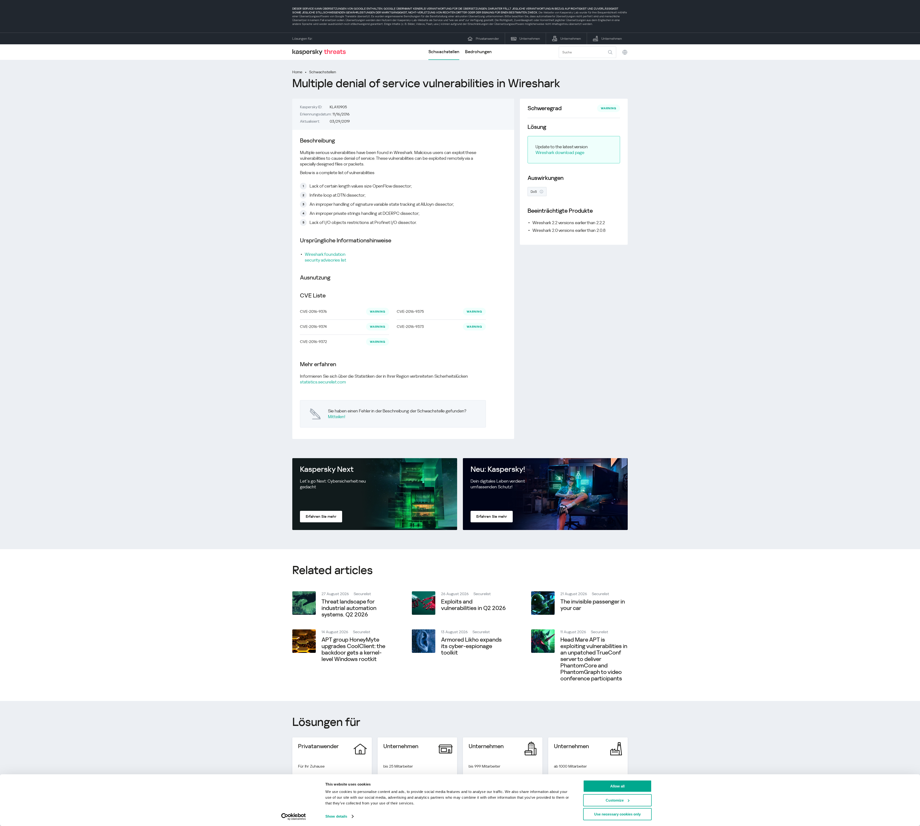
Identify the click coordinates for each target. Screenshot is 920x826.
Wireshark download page (559, 152)
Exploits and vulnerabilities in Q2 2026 (473, 604)
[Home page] (321, 52)
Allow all (617, 786)
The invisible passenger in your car (592, 604)
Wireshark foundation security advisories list (325, 257)
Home (297, 72)
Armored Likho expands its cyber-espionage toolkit (471, 646)
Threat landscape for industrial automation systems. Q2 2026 (349, 608)
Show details (336, 816)
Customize (615, 800)
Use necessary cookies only (617, 814)
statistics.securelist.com (323, 381)
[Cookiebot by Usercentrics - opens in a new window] (294, 816)
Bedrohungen (478, 51)
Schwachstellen (443, 51)
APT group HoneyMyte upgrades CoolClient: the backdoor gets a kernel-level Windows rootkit (353, 649)
